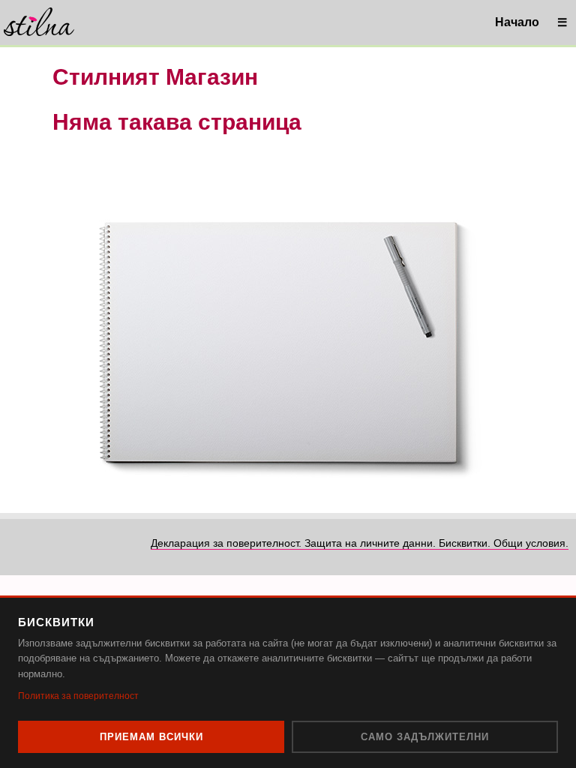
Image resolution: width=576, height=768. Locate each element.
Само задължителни (425, 736)
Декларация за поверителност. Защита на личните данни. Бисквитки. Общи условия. (359, 543)
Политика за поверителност (78, 696)
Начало (517, 22)
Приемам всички (151, 736)
